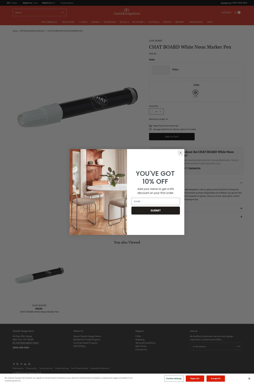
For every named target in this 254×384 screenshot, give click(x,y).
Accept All (215, 378)
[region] (127, 379)
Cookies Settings (174, 378)
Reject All (194, 378)
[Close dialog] (180, 152)
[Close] (249, 378)
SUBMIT (156, 210)
